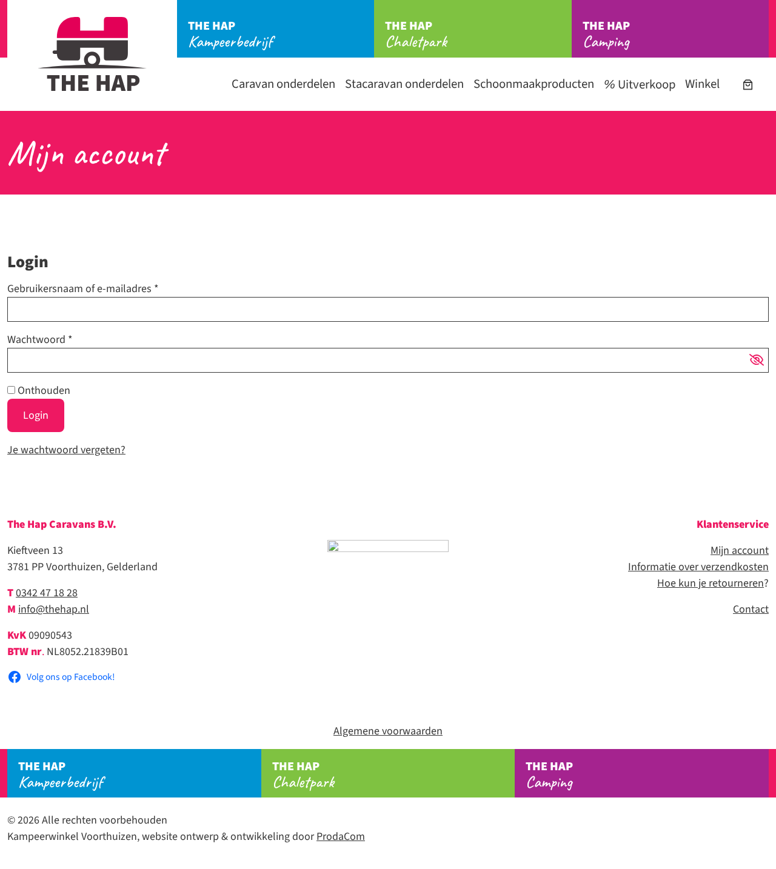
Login (35, 415)
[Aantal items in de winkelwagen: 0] (747, 84)
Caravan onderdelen (283, 84)
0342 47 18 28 (47, 593)
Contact (751, 609)
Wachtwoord (40, 339)
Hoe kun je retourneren (710, 583)
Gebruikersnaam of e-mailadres (83, 288)
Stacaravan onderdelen (404, 84)
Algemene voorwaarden (388, 731)
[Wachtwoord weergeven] (756, 360)
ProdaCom (340, 836)
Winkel (702, 84)
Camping (606, 35)
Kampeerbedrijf (230, 35)
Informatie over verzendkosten (698, 566)
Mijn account (740, 550)
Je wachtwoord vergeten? (66, 450)
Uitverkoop (645, 84)
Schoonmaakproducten (533, 84)
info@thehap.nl (53, 609)
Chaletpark (416, 35)
